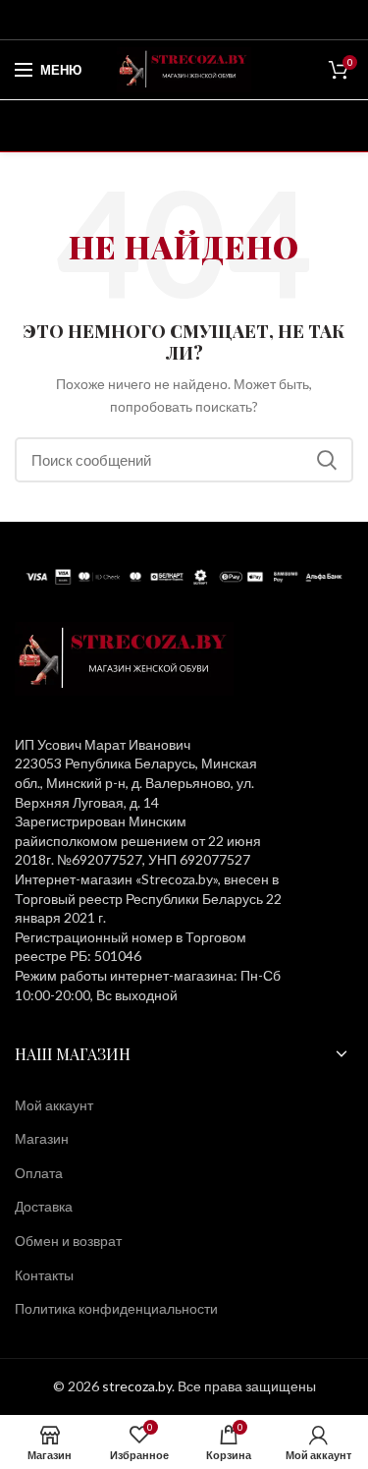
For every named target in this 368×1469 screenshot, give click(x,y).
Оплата (39, 1172)
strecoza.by (137, 1386)
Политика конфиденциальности (116, 1308)
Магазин (42, 1138)
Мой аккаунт (54, 1105)
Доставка (44, 1206)
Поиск (326, 459)
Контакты (44, 1275)
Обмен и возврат (68, 1240)
